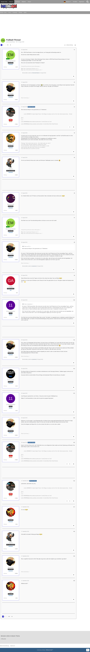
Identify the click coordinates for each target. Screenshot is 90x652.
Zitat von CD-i (27, 246)
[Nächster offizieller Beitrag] (69, 127)
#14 (74, 417)
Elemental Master (11, 41)
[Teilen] (75, 45)
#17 (74, 506)
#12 (74, 368)
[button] (67, 2)
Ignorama (34, 266)
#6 (74, 193)
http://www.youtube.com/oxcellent (35, 123)
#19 (74, 556)
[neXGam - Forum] (45, 6)
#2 (74, 82)
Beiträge (5, 99)
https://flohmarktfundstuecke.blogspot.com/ (32, 69)
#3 (74, 106)
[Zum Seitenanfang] (87, 650)
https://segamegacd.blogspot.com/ (31, 68)
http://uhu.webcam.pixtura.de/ (34, 121)
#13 (74, 393)
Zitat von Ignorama (28, 304)
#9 (74, 275)
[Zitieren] (73, 76)
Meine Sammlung (24, 97)
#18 (74, 531)
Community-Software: (45, 649)
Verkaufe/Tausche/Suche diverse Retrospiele (30, 66)
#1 (74, 49)
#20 (74, 580)
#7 (74, 217)
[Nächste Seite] (10, 45)
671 (7, 45)
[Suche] (87, 2)
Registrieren (81, 1)
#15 (74, 442)
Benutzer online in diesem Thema (10, 636)
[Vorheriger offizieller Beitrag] (67, 464)
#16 (74, 480)
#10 (74, 300)
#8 (74, 242)
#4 (74, 132)
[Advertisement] (26, 26)
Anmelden (75, 1)
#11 (74, 339)
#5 (74, 157)
